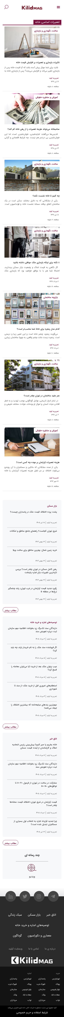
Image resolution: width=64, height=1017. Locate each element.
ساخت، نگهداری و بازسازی (46, 31)
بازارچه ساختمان (50, 297)
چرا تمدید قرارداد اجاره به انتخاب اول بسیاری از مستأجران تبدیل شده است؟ (35, 823)
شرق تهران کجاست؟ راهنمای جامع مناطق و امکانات (33, 531)
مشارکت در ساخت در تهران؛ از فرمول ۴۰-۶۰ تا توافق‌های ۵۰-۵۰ (36, 784)
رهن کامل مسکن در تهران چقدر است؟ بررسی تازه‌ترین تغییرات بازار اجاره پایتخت (36, 571)
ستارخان (42, 989)
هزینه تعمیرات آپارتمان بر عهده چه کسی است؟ (38, 462)
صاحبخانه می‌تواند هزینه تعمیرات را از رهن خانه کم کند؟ (34, 129)
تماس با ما (33, 949)
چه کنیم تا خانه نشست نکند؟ (46, 196)
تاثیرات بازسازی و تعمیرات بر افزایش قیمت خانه (38, 62)
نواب (58, 1000)
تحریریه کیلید (54, 78)
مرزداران (42, 1000)
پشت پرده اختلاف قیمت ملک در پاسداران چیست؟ (33, 512)
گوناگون (17, 935)
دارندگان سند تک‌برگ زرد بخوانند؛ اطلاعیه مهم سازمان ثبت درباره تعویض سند (32, 630)
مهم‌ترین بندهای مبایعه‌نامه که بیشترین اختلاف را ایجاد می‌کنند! (34, 706)
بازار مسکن (34, 915)
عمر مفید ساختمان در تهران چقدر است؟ (42, 395)
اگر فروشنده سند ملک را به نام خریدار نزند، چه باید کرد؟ (34, 649)
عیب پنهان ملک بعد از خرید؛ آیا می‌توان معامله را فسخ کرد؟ (34, 668)
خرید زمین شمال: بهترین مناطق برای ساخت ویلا (35, 550)
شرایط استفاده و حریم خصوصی (32, 1012)
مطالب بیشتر (10, 610)
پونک (58, 984)
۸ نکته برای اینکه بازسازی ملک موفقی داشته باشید (36, 262)
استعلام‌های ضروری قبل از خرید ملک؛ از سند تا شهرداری (35, 687)
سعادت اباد (55, 994)
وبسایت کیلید (15, 949)
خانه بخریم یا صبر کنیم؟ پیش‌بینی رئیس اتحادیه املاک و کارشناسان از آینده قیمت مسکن (34, 746)
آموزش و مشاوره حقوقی (47, 97)
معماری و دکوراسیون (39, 935)
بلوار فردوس (55, 989)
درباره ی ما (50, 949)
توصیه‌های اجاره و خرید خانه (32, 925)
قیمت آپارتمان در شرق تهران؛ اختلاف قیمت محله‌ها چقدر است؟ (33, 804)
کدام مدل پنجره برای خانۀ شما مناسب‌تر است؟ (38, 329)
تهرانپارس (56, 978)
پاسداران (41, 978)
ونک (43, 994)
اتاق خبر (51, 915)
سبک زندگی (15, 915)
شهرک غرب (41, 984)
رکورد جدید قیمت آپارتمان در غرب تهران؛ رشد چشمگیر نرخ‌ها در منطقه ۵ (32, 590)
